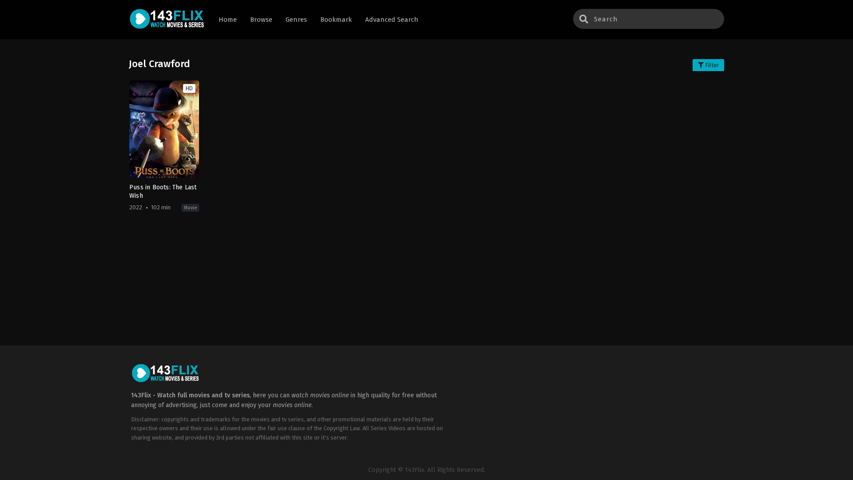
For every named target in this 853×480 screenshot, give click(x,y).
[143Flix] (167, 20)
